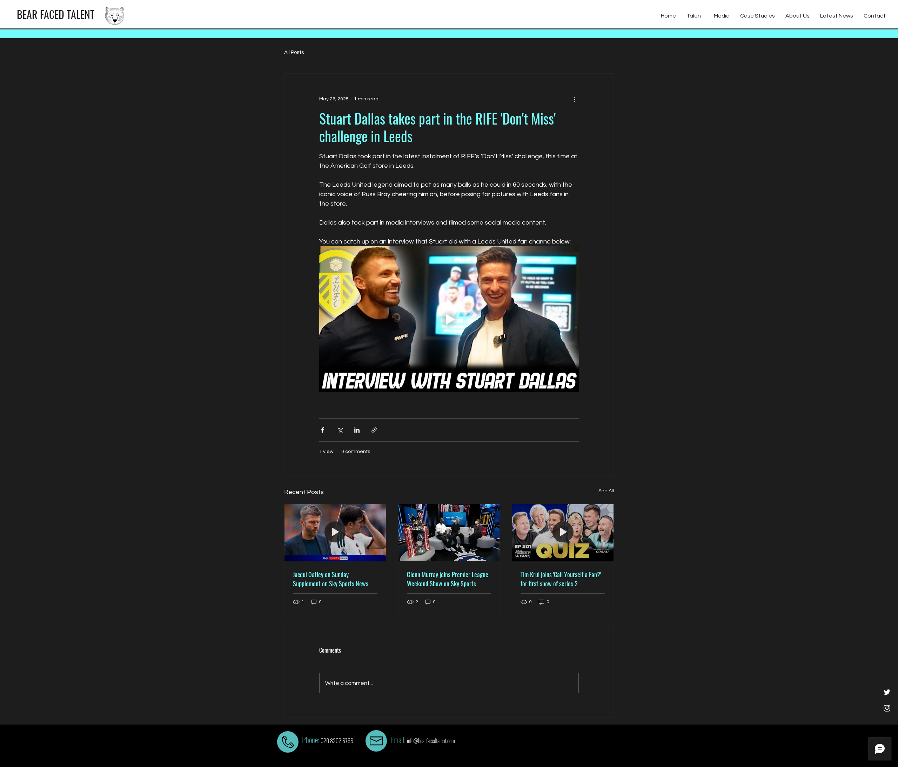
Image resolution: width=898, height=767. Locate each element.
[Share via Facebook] (322, 430)
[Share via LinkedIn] (357, 430)
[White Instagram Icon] (887, 708)
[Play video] (449, 319)
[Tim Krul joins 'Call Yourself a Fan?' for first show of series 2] (563, 532)
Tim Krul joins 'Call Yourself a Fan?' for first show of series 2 (561, 579)
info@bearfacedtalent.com (431, 740)
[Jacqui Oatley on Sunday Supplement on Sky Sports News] (335, 532)
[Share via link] (374, 430)
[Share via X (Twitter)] (339, 430)
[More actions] (574, 99)
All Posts (294, 52)
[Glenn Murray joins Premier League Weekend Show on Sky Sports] (449, 532)
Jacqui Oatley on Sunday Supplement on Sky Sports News (330, 579)
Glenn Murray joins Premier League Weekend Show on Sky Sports (447, 579)
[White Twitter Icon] (887, 692)
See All (606, 490)
